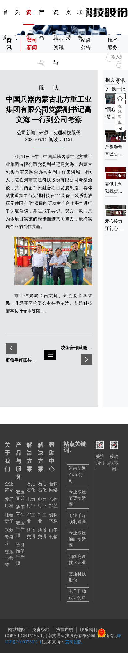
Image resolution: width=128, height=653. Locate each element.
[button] (118, 82)
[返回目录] (50, 355)
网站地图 (16, 629)
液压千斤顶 (20, 529)
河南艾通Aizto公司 (77, 474)
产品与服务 (18, 461)
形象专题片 (9, 536)
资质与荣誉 (9, 558)
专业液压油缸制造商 (77, 539)
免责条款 (40, 629)
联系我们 (88, 629)
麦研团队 (73, 642)
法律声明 (64, 629)
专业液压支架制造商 (77, 498)
